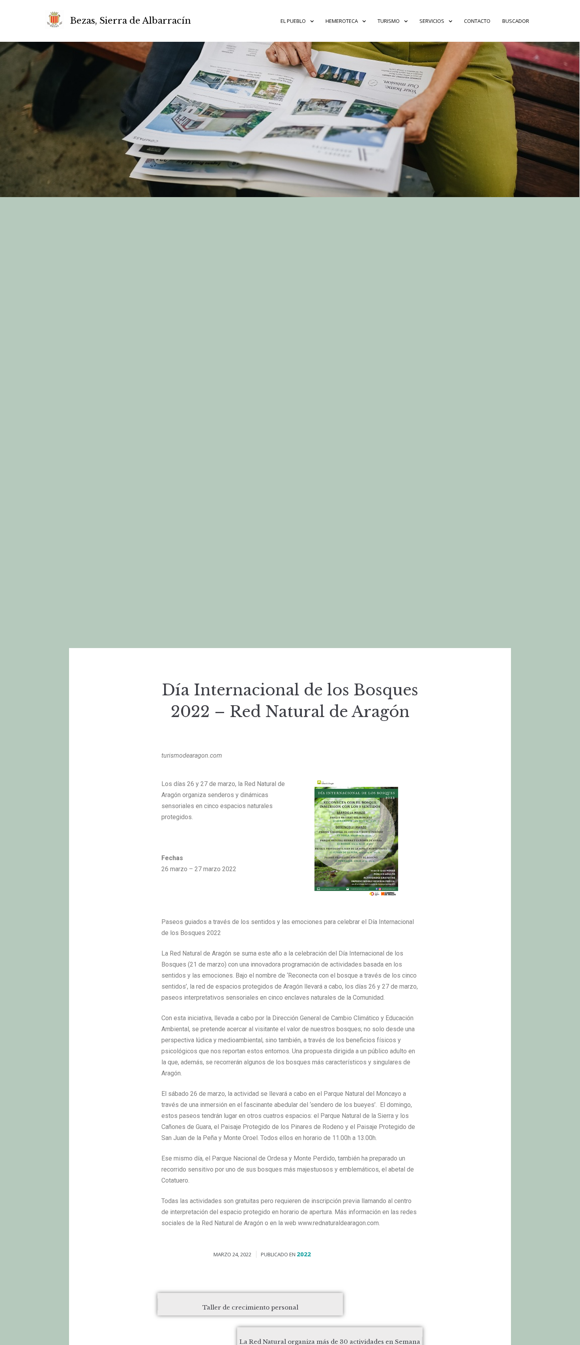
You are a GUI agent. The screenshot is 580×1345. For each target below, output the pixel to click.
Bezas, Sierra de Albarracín (130, 20)
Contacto (477, 20)
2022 (304, 1254)
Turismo (389, 20)
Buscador (515, 20)
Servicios (431, 20)
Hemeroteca (342, 20)
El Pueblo (293, 20)
